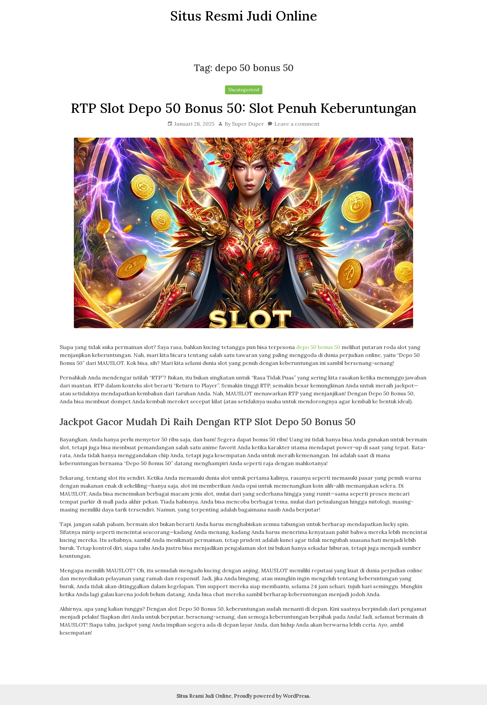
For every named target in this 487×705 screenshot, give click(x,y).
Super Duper (248, 123)
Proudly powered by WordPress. (272, 696)
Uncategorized (243, 90)
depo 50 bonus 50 (318, 347)
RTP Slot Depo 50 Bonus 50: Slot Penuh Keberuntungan (243, 108)
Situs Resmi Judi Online (204, 696)
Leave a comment (297, 123)
